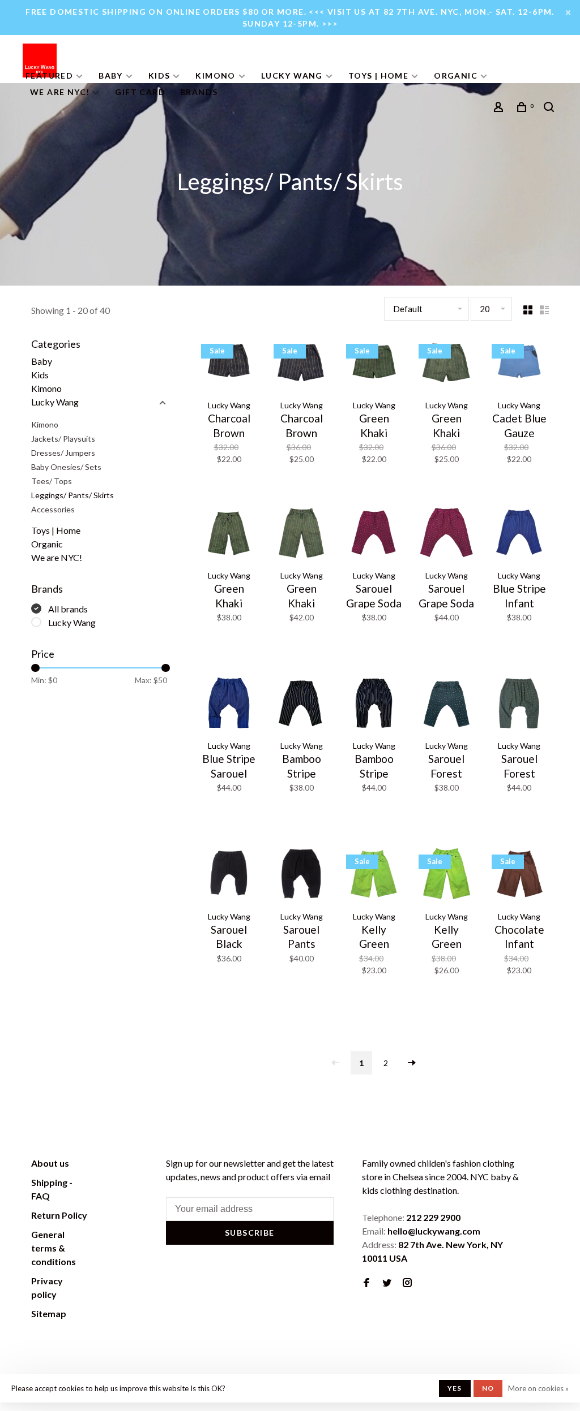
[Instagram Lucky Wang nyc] (407, 1283)
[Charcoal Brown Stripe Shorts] (301, 364)
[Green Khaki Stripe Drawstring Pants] (301, 534)
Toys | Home (378, 75)
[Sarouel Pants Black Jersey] (301, 874)
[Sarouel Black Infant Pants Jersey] (229, 874)
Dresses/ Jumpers (63, 453)
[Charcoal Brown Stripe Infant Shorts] (229, 364)
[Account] (500, 108)
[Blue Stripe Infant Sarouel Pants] (519, 534)
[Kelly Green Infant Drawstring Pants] (374, 874)
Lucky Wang (292, 75)
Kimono (215, 75)
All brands (68, 608)
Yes (454, 1388)
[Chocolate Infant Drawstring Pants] (519, 874)
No (488, 1388)
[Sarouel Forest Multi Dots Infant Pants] (446, 704)
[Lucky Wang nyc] (130, 1165)
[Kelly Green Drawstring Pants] (446, 874)
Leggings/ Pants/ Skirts (72, 495)
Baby (111, 75)
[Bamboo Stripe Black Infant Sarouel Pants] (301, 704)
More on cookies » (538, 1388)
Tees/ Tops (51, 481)
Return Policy (59, 1215)
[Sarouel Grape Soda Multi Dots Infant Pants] (374, 534)
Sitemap (48, 1313)
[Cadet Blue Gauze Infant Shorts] (519, 364)
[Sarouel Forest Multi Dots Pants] (519, 704)
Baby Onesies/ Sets (66, 467)
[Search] (550, 108)
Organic (455, 75)
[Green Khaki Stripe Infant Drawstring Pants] (229, 534)
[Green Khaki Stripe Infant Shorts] (374, 364)
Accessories (53, 509)
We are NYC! (59, 92)
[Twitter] (386, 1283)
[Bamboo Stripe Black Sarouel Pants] (374, 704)
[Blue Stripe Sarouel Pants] (229, 704)
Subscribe (250, 1232)
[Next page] (411, 1063)
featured (49, 75)
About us (50, 1163)
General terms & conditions (53, 1248)
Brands (199, 92)
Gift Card (140, 92)
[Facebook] (366, 1283)
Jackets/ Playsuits (63, 438)
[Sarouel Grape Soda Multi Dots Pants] (446, 534)
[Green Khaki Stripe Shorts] (446, 364)
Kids (159, 75)
